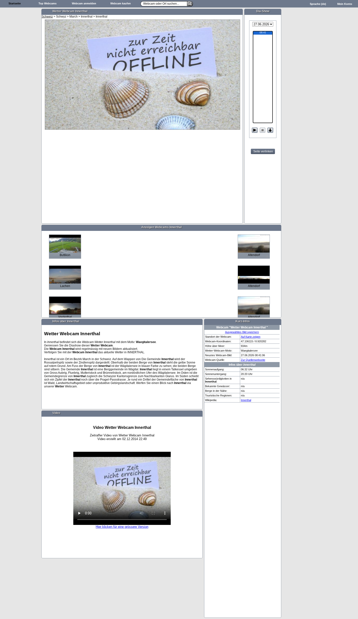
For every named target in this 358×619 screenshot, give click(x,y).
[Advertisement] (20, 84)
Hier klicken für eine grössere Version (122, 527)
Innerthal (246, 400)
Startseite (15, 3)
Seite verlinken (263, 151)
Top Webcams (47, 3)
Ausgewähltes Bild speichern (242, 332)
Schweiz (47, 16)
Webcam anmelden (84, 3)
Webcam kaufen (120, 3)
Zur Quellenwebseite (253, 359)
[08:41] (263, 33)
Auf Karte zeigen (250, 336)
